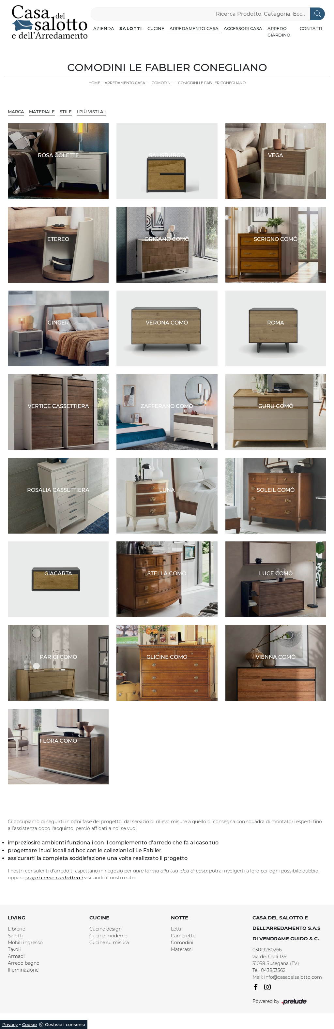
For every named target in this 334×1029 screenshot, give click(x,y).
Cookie (29, 1024)
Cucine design (105, 929)
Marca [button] (16, 111)
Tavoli (14, 949)
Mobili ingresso (25, 943)
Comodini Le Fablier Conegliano (212, 83)
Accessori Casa (243, 28)
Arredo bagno (23, 963)
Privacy (10, 1024)
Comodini (162, 83)
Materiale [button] (42, 111)
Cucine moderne (108, 936)
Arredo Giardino (278, 32)
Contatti (311, 28)
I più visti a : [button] (91, 111)
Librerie (16, 929)
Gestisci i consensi (65, 1024)
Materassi (182, 949)
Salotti (130, 28)
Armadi (16, 956)
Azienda (103, 28)
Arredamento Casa (194, 28)
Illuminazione (23, 970)
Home (94, 83)
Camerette (183, 936)
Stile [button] (66, 111)
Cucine (155, 28)
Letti (176, 929)
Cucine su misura (109, 943)
